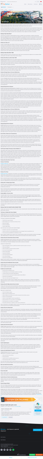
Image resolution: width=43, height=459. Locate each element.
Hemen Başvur (40, 454)
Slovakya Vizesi (11, 9)
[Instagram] (7, 450)
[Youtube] (10, 450)
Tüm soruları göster (17, 406)
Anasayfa (2, 9)
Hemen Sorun (38, 410)
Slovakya (6, 9)
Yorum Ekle (10, 417)
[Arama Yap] (35, 1)
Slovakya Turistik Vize (4, 163)
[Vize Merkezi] (5, 3)
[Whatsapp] (13, 450)
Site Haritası (3, 437)
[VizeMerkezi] (21, 454)
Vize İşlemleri (36, 4)
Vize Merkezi (3, 439)
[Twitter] (4, 450)
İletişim (25, 4)
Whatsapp (32, 454)
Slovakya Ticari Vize (4, 173)
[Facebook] (1, 450)
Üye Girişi (38, 1)
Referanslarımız (30, 4)
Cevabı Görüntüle (4, 417)
